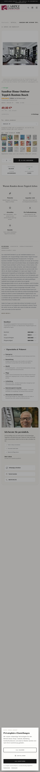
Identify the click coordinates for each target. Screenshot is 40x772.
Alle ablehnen (20, 749)
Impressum (14, 768)
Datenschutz (6, 768)
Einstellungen (21, 755)
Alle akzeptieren (20, 761)
